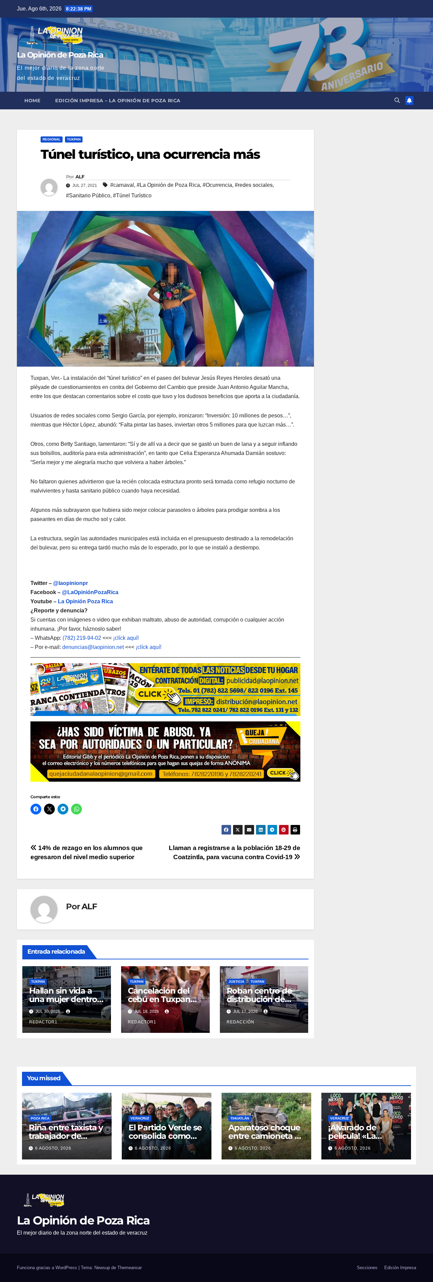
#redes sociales (254, 185)
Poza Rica (40, 1118)
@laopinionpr (70, 583)
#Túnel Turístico (132, 195)
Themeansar (129, 1267)
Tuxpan (74, 139)
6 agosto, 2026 (53, 1148)
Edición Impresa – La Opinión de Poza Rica (118, 100)
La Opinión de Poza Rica (60, 55)
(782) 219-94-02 (82, 638)
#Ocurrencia (217, 185)
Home (32, 100)
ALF (79, 177)
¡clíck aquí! (126, 638)
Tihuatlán (239, 1118)
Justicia (236, 981)
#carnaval (122, 185)
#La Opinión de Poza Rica (168, 185)
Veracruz (140, 1118)
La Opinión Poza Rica (85, 601)
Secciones (367, 1267)
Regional (52, 139)
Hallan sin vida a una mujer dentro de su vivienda (63, 999)
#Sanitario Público (88, 195)
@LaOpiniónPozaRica (90, 592)
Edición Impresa (400, 1267)
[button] (397, 100)
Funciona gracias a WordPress (47, 1267)
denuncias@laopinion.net (93, 647)
